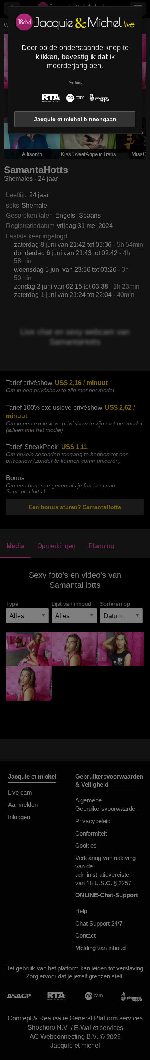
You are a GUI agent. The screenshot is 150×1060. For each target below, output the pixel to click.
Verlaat (75, 82)
